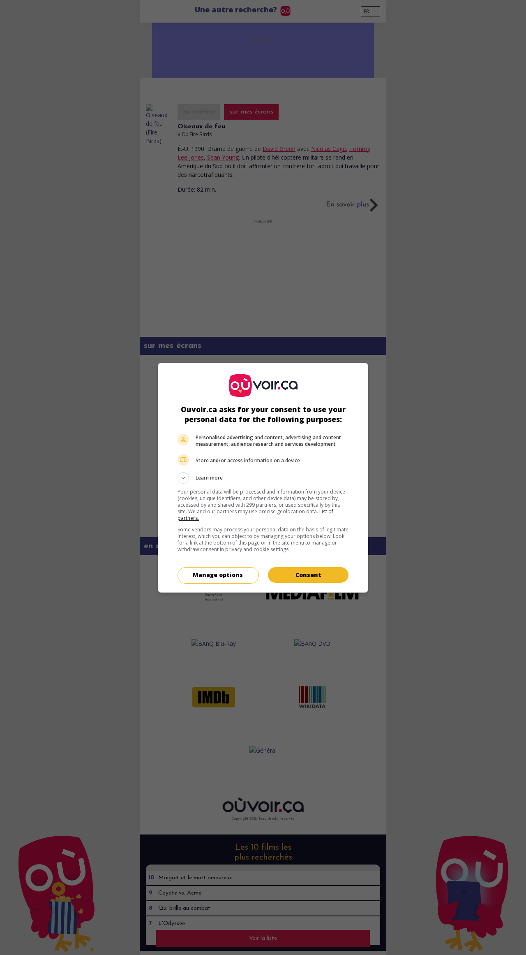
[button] (263, 478)
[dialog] (263, 478)
